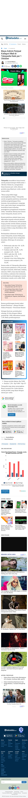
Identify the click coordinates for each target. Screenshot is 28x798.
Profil (23, 744)
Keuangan (10, 743)
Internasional (4, 744)
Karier (21, 791)
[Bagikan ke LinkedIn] (18, 66)
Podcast (24, 759)
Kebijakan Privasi (17, 793)
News (23, 753)
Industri (2, 743)
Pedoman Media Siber (7, 793)
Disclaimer (24, 793)
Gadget (16, 747)
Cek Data (10, 757)
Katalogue (24, 756)
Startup (24, 44)
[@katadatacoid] (18, 787)
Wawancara (17, 757)
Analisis (9, 756)
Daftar (24, 782)
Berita (2, 740)
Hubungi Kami (15, 794)
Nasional (3, 741)
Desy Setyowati (8, 439)
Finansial (10, 740)
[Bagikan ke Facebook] (12, 66)
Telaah (16, 754)
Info (2, 764)
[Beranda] (1, 48)
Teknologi (17, 749)
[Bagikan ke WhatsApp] (20, 66)
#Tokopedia (5, 444)
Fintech (19, 44)
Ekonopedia (24, 740)
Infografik (10, 754)
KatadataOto (4, 775)
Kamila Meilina (11, 61)
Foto (23, 757)
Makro (9, 741)
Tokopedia (4, 180)
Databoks (3, 772)
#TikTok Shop (21, 444)
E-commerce (12, 48)
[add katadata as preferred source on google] (14, 398)
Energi (2, 746)
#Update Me (13, 444)
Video (23, 751)
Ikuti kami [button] (11, 414)
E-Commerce (12, 44)
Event (2, 773)
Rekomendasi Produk (7, 321)
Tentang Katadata (9, 791)
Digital (5, 48)
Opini (16, 756)
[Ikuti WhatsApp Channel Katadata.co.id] (4, 406)
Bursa (9, 744)
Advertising (16, 791)
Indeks (2, 766)
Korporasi (10, 746)
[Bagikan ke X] (15, 66)
